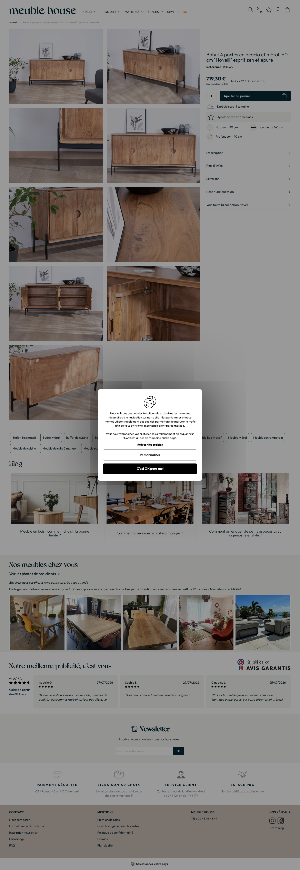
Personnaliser (150, 455)
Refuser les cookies (150, 444)
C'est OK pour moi (150, 468)
